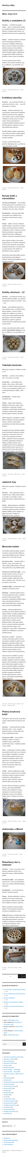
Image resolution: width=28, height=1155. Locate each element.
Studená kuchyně (10, 1101)
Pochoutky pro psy (10, 1086)
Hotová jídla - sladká (12, 474)
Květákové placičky (12, 97)
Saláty (7, 1094)
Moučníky (10, 284)
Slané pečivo (8, 1099)
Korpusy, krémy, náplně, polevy (14, 1073)
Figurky (16, 854)
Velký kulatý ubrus (13, 1020)
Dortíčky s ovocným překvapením (14, 1006)
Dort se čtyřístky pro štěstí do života (14, 993)
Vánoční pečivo (9, 1103)
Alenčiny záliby (8, 5)
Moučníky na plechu (17, 284)
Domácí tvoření (9, 1063)
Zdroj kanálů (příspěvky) (11, 1140)
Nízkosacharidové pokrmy (13, 89)
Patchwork (8, 1084)
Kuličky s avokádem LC (14, 20)
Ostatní (18, 474)
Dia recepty (8, 1061)
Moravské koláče (10, 546)
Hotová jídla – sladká (11, 1069)
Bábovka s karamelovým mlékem (13, 1002)
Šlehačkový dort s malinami (11, 863)
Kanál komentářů (9, 1142)
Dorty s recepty (14, 967)
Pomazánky (8, 1088)
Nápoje (7, 1080)
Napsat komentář (11, 705)
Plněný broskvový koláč (11, 713)
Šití (6, 1097)
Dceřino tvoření (11, 854)
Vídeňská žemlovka (12, 365)
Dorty (9, 967)
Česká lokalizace (8, 1144)
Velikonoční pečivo (10, 1105)
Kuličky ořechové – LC (13, 292)
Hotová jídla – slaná (11, 1071)
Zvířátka (7, 1113)
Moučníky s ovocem (17, 538)
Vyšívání (7, 1107)
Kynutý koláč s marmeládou (9, 197)
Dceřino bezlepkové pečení (13, 1057)
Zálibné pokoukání (10, 1111)
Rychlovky (8, 1092)
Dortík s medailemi (9, 998)
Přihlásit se (7, 1138)
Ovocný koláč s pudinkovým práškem (15, 989)
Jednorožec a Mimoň (12, 828)
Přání (6, 1090)
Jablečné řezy (9, 481)
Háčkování (8, 1067)
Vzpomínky (8, 1109)
